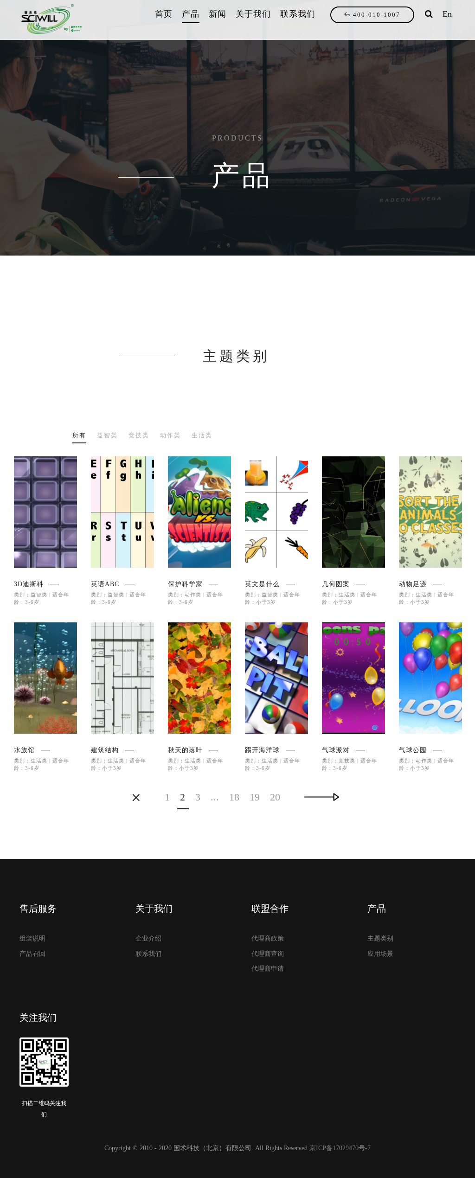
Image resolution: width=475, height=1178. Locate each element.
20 (275, 797)
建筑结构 (105, 750)
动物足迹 (413, 584)
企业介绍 (148, 938)
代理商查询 (267, 953)
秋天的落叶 (185, 750)
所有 (79, 435)
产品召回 (32, 953)
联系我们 (148, 953)
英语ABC (105, 584)
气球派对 (336, 750)
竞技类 (138, 435)
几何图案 (336, 584)
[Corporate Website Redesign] (45, 512)
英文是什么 (262, 584)
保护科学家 (185, 584)
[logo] (54, 20)
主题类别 (380, 938)
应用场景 (380, 953)
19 (255, 797)
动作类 (170, 435)
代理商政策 (267, 938)
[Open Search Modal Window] (429, 14)
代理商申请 (267, 968)
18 (234, 797)
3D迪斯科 (29, 584)
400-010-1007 (376, 14)
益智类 (107, 435)
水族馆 (24, 750)
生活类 (202, 435)
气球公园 (413, 750)
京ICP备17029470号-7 (340, 1148)
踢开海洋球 (262, 750)
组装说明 (32, 938)
